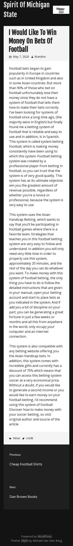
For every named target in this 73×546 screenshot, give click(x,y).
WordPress (45, 536)
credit (29, 438)
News (16, 438)
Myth (24, 541)
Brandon (40, 56)
